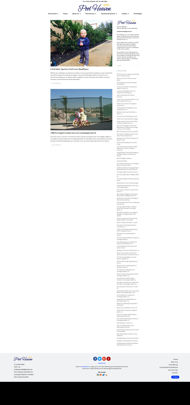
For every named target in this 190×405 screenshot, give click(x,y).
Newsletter (102, 363)
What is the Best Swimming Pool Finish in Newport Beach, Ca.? (127, 274)
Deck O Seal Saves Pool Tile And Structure (125, 96)
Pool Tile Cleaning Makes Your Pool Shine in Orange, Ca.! (126, 258)
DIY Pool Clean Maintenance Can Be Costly (127, 143)
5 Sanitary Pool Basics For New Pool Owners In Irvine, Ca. (127, 87)
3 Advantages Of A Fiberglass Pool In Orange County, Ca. (127, 108)
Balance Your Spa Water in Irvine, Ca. (127, 308)
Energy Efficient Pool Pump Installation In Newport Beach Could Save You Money (127, 154)
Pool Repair (138, 13)
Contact (124, 13)
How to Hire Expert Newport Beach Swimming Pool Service (126, 315)
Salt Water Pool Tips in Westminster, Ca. (128, 250)
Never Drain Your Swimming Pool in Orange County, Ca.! (127, 266)
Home (65, 13)
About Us (75, 13)
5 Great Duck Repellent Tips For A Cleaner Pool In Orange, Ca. (126, 92)
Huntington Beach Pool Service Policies (128, 338)
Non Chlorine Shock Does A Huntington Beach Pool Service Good (128, 164)
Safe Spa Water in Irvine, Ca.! (125, 323)
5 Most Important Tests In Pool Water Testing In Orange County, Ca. (127, 122)
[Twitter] (100, 359)
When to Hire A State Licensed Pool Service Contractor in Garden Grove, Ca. (128, 253)
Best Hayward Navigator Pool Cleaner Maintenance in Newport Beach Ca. (127, 195)
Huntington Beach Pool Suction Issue (127, 172)
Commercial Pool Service (169, 367)
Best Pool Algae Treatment (124, 158)
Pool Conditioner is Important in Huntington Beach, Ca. (126, 296)
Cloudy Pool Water (122, 161)
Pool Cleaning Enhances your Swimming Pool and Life (128, 203)
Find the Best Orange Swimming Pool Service (127, 262)
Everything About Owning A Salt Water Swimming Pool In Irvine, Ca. (127, 344)
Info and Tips (173, 370)
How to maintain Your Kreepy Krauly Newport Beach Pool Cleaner (127, 219)
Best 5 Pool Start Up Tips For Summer (127, 131)
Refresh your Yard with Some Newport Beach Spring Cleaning (127, 199)
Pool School (52, 13)
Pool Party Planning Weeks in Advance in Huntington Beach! (128, 238)
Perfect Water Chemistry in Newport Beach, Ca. (127, 311)
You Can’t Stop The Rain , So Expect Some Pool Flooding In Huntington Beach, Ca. (126, 208)
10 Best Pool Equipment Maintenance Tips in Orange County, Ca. (127, 230)
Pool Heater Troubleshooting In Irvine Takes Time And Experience (127, 135)
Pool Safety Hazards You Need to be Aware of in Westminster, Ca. (127, 242)
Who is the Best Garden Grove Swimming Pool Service (125, 326)
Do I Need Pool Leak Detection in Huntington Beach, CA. (126, 270)
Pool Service (90, 13)
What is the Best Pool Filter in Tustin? (127, 222)
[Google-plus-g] (104, 359)
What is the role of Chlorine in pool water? (126, 79)
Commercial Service (108, 13)
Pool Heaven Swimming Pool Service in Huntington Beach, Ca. (127, 319)
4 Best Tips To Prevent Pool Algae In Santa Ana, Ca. (127, 104)
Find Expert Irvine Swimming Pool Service (126, 234)
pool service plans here (123, 60)
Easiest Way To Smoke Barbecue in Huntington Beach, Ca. (126, 300)
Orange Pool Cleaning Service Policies (127, 341)
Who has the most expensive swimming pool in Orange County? (128, 75)
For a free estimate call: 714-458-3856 (95, 1)
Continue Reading (57, 83)
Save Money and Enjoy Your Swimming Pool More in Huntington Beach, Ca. (127, 283)
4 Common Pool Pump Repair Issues (127, 116)
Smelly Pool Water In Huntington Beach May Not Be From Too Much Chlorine (128, 168)
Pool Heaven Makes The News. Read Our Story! (128, 179)
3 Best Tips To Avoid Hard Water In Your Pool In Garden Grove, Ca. (128, 100)
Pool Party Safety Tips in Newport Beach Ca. (128, 175)
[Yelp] (109, 359)
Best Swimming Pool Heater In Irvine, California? (127, 334)
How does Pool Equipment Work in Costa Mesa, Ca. (126, 226)
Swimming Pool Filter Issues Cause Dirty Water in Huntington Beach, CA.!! (128, 291)
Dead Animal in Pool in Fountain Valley (127, 183)
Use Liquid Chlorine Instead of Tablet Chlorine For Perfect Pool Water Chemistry (127, 148)
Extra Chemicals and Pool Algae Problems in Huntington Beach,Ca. (126, 279)
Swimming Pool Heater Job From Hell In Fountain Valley (128, 330)
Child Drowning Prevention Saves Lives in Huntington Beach (73, 133)
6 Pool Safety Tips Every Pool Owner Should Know (69, 69)
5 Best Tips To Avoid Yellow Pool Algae (127, 119)
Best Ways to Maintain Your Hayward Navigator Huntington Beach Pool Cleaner (127, 214)
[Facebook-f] (95, 359)
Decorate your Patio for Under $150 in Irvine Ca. (127, 190)
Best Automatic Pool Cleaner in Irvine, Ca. (127, 287)
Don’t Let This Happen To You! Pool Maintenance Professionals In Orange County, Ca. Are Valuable (127, 127)
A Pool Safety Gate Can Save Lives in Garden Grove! (127, 247)
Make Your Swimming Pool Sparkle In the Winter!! (127, 304)
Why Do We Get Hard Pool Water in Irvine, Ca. (127, 113)
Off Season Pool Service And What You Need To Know (127, 139)
